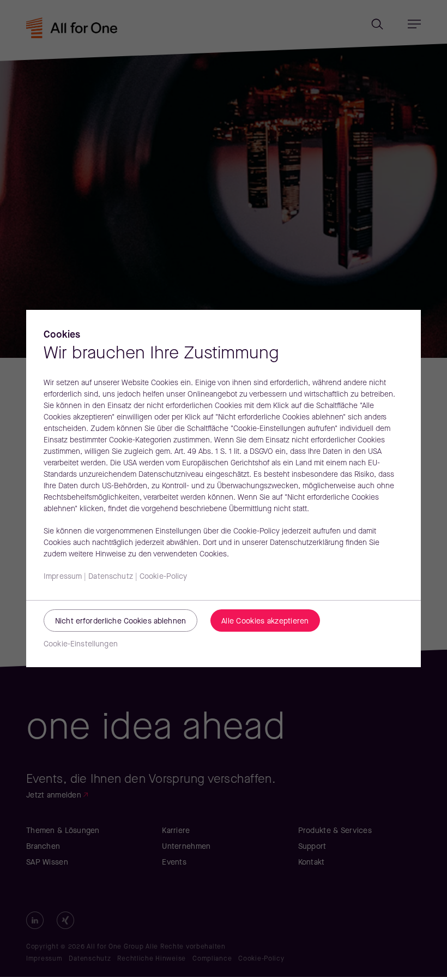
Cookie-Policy (164, 577)
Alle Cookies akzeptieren (265, 622)
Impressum (63, 577)
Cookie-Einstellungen (81, 644)
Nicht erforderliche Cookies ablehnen (120, 622)
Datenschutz (110, 577)
